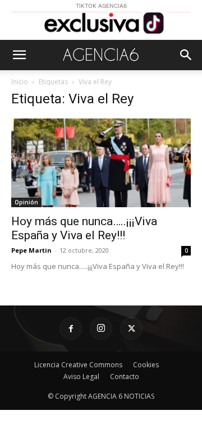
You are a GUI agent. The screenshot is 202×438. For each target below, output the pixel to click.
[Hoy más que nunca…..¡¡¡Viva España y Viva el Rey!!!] (101, 162)
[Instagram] (101, 328)
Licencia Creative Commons (78, 364)
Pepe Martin (31, 250)
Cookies (146, 364)
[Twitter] (131, 328)
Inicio (19, 81)
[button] (19, 55)
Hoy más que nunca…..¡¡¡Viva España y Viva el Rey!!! (84, 228)
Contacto (124, 376)
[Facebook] (70, 328)
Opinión (26, 202)
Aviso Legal (81, 376)
